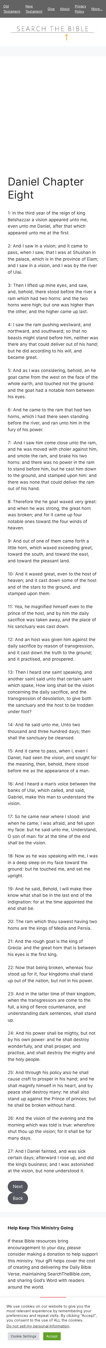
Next (18, 1186)
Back (18, 1198)
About (65, 9)
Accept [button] (52, 1336)
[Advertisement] (53, 120)
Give (51, 9)
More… (97, 9)
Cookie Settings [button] (23, 1336)
